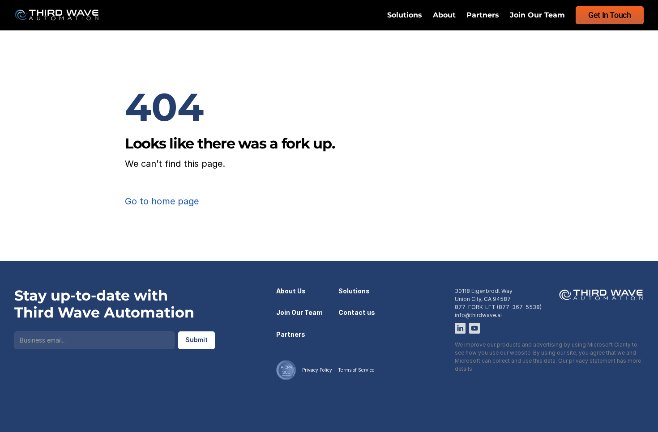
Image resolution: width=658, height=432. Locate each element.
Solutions (404, 15)
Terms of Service (356, 370)
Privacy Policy (317, 370)
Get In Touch (609, 15)
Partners (482, 15)
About (444, 15)
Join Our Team (537, 15)
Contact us (356, 312)
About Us (291, 291)
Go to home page (162, 201)
